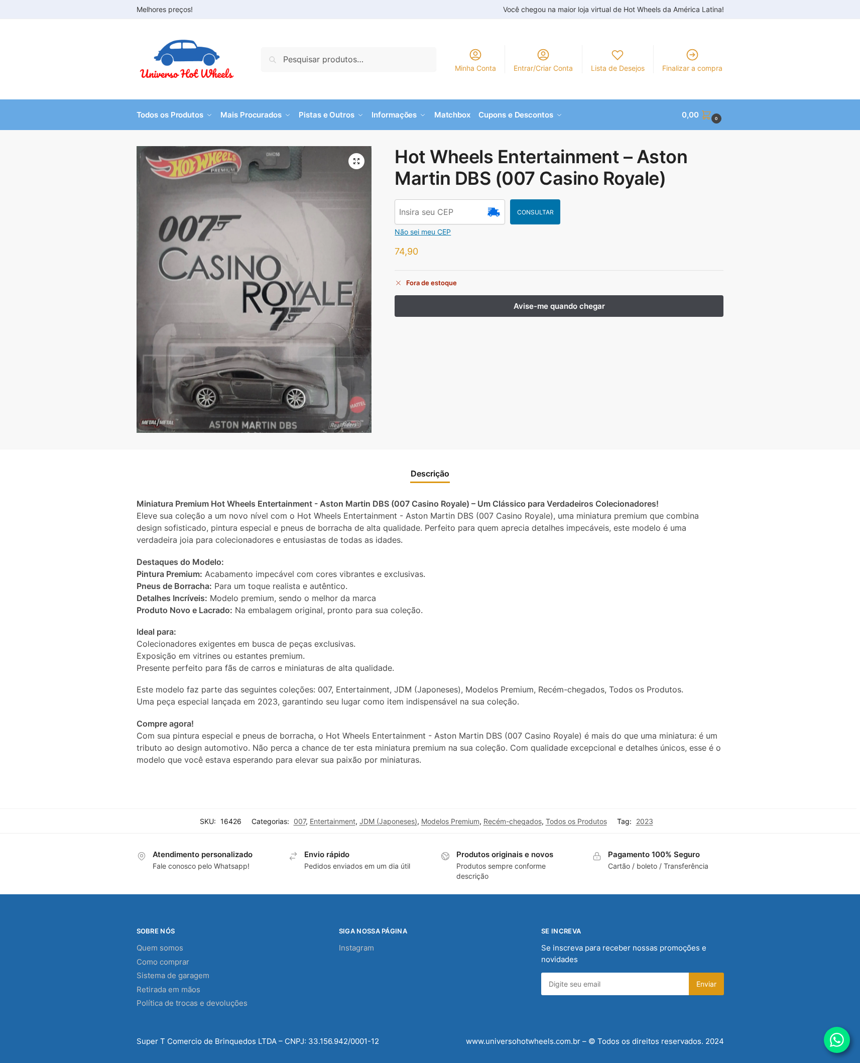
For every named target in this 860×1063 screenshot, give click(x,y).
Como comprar (163, 962)
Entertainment (332, 821)
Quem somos (160, 948)
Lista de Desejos (618, 68)
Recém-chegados (512, 821)
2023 (644, 821)
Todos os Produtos (576, 821)
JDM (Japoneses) (388, 821)
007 (300, 821)
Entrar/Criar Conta (543, 68)
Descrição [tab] (430, 473)
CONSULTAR (535, 212)
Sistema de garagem (173, 975)
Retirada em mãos (168, 989)
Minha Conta (475, 68)
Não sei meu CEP (423, 231)
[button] (702, 115)
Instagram (356, 948)
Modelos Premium (450, 821)
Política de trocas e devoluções (192, 1003)
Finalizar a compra (692, 68)
